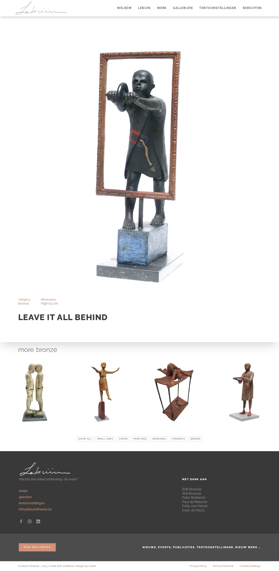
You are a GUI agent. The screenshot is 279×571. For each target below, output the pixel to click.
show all (85, 438)
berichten (252, 8)
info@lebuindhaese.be (35, 509)
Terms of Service (223, 566)
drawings (159, 438)
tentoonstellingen (218, 8)
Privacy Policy (198, 566)
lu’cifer (92, 566)
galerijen (25, 497)
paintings (140, 438)
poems (123, 438)
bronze (46, 349)
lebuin (144, 8)
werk (162, 8)
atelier (23, 491)
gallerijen (183, 8)
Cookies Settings (250, 566)
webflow (68, 566)
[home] (42, 8)
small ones (105, 438)
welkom (124, 8)
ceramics (178, 438)
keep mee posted (37, 547)
